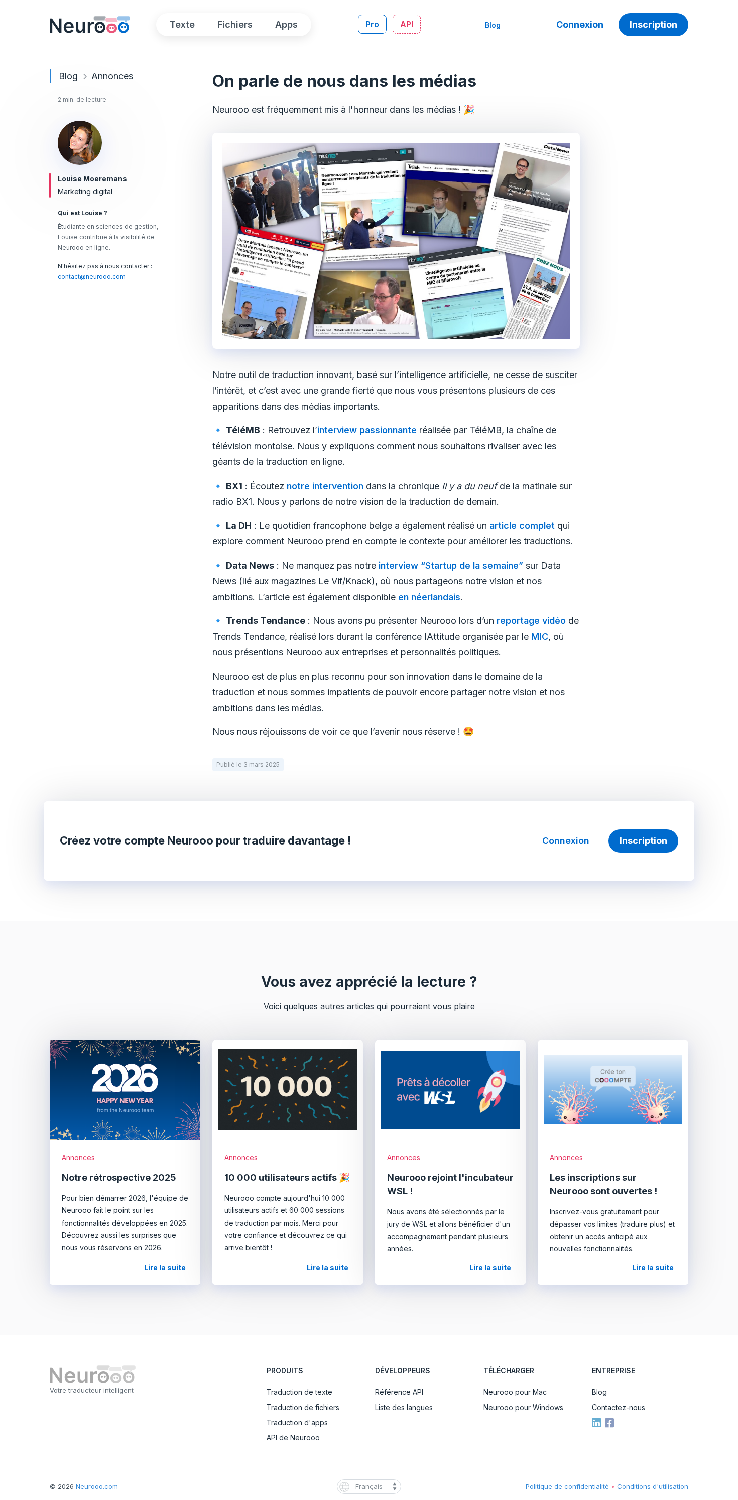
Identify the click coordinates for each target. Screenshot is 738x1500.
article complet (522, 525)
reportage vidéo (531, 620)
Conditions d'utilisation (652, 1486)
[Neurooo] (90, 24)
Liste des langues (404, 1407)
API (406, 24)
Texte (182, 24)
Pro (372, 24)
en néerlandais (429, 597)
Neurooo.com (97, 1486)
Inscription (653, 24)
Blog (493, 25)
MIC (539, 636)
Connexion (579, 24)
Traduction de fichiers (303, 1407)
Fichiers (235, 24)
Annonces (112, 76)
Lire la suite (168, 1267)
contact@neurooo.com (92, 276)
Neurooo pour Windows (523, 1407)
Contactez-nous (618, 1407)
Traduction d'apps (297, 1422)
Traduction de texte (299, 1392)
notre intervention (325, 486)
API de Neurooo (293, 1437)
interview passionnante (367, 430)
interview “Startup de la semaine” (451, 565)
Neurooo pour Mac (515, 1392)
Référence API (399, 1392)
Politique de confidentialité (568, 1486)
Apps (286, 24)
